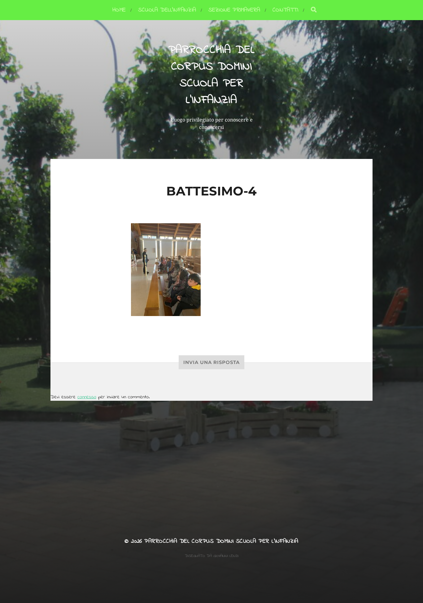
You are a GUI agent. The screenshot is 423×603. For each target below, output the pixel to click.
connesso (86, 397)
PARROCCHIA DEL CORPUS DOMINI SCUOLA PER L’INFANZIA (211, 75)
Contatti (285, 10)
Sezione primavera (234, 10)
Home (119, 10)
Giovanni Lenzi (225, 556)
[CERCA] (314, 10)
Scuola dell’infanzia (167, 10)
